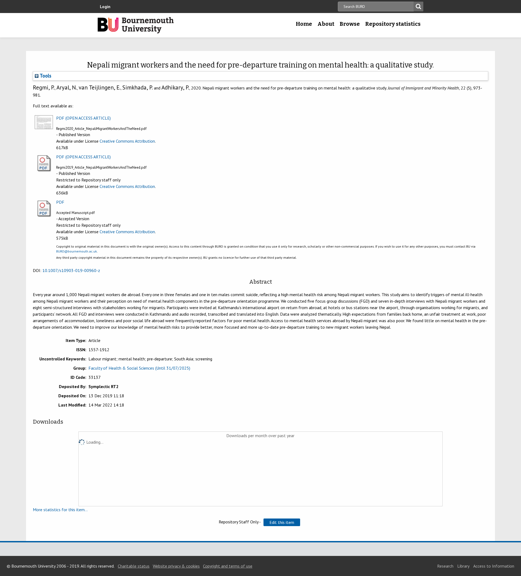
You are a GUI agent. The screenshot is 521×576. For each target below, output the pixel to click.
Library (463, 566)
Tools (45, 75)
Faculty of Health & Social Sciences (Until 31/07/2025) (139, 368)
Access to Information (493, 566)
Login (105, 6)
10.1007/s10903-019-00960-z (71, 270)
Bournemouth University (136, 25)
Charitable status (134, 566)
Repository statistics (393, 24)
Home (304, 24)
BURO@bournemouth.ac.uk (76, 251)
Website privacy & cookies (176, 566)
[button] (281, 522)
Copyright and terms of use (227, 566)
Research (445, 566)
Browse (350, 24)
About (325, 24)
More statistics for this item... (60, 509)
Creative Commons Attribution (127, 141)
